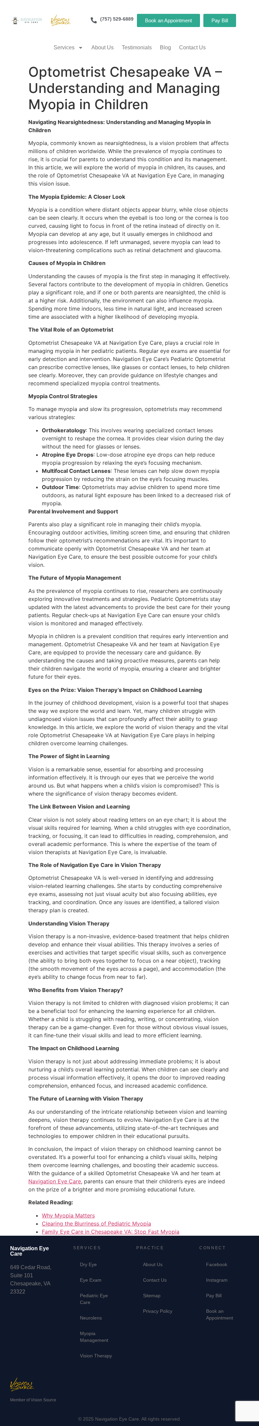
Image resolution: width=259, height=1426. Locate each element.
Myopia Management (94, 1337)
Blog (165, 47)
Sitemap (152, 1295)
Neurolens (91, 1318)
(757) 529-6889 (117, 19)
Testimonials (137, 47)
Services (64, 47)
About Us (102, 47)
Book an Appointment (219, 1314)
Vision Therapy (96, 1355)
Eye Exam (91, 1280)
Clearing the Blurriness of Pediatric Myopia (96, 1223)
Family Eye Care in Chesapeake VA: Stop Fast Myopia (110, 1231)
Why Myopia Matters (68, 1215)
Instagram (217, 1280)
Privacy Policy (157, 1311)
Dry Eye (88, 1264)
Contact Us (192, 47)
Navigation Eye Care (54, 1181)
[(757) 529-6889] (94, 20)
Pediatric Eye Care (94, 1299)
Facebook (216, 1264)
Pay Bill (214, 1295)
